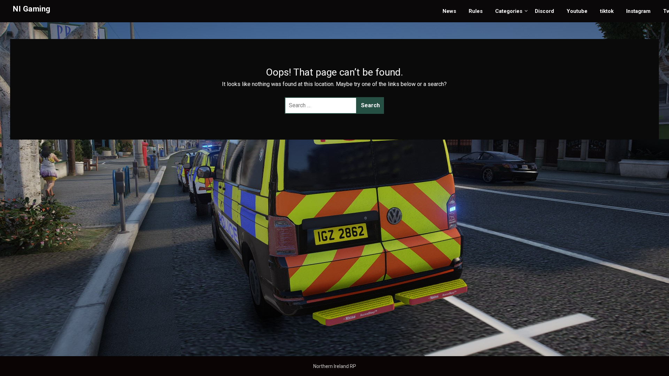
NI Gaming (32, 9)
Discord (544, 11)
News (449, 11)
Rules (476, 11)
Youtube (577, 11)
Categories (508, 11)
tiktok (607, 11)
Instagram (638, 11)
